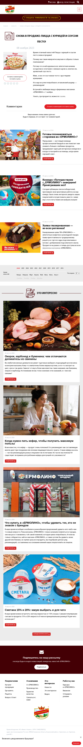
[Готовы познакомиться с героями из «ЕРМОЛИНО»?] (20, 145)
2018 (53, 268)
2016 (62, 268)
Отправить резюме (67, 695)
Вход (61, 2)
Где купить (9, 691)
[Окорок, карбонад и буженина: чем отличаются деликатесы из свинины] (41, 326)
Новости (48, 687)
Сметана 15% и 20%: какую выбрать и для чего (35, 610)
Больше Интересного (41, 634)
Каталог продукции (9, 686)
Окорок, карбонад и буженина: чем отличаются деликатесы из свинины (35, 357)
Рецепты (8, 694)
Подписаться (41, 667)
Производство (32, 688)
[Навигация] (79, 9)
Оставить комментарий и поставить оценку (15, 78)
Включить (76, 743)
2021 (40, 268)
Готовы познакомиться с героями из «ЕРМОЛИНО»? (60, 135)
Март (31, 275)
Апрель (36, 275)
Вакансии (66, 691)
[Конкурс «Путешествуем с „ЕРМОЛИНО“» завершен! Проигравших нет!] (20, 190)
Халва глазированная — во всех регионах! (58, 227)
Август (56, 275)
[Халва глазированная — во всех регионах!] (20, 237)
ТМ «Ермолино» (41, 18)
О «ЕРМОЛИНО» (32, 685)
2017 (57, 268)
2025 (22, 268)
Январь (19, 275)
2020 (44, 268)
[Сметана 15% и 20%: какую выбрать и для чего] (41, 579)
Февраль (25, 275)
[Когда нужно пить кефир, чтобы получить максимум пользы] (41, 410)
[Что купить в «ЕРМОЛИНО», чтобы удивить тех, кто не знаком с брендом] (41, 492)
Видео (47, 694)
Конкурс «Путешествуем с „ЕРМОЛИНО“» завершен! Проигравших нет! (59, 183)
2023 (31, 268)
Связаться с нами (31, 699)
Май (41, 275)
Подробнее (48, 158)
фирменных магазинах (51, 248)
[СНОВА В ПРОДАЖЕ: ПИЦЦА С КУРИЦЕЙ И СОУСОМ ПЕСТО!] (15, 61)
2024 (27, 268)
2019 (48, 268)
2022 (35, 268)
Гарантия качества (30, 693)
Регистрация (69, 2)
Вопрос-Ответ (10, 698)
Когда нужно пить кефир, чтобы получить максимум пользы (39, 442)
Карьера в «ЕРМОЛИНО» (69, 686)
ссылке (62, 96)
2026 (18, 268)
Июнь (46, 275)
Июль (51, 275)
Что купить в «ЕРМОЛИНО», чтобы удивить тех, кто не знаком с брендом (40, 524)
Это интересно (50, 691)
